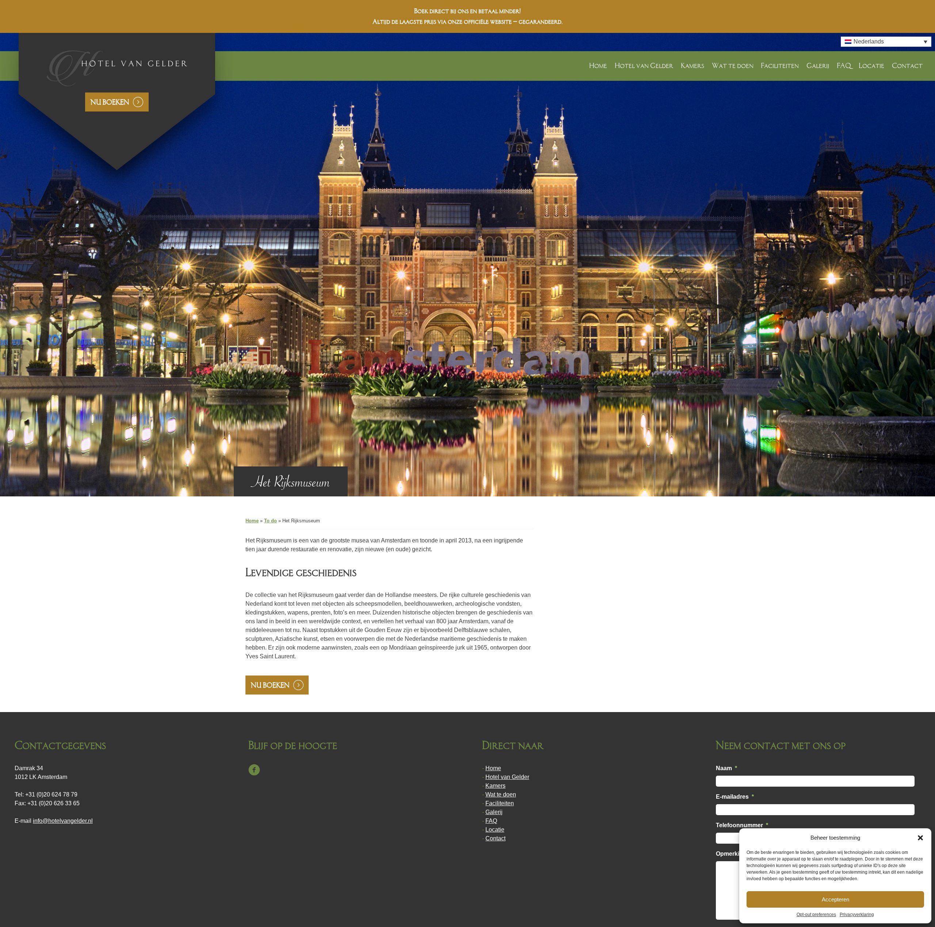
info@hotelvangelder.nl (63, 821)
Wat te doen (732, 65)
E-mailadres (735, 797)
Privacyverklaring (857, 914)
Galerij (817, 65)
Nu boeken (110, 102)
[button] (920, 837)
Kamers (692, 65)
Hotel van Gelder (644, 65)
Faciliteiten (780, 65)
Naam (726, 768)
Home (598, 65)
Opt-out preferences (816, 914)
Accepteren (835, 899)
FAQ (844, 65)
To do (270, 520)
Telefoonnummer (742, 825)
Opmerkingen (734, 854)
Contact (907, 65)
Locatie (871, 65)
